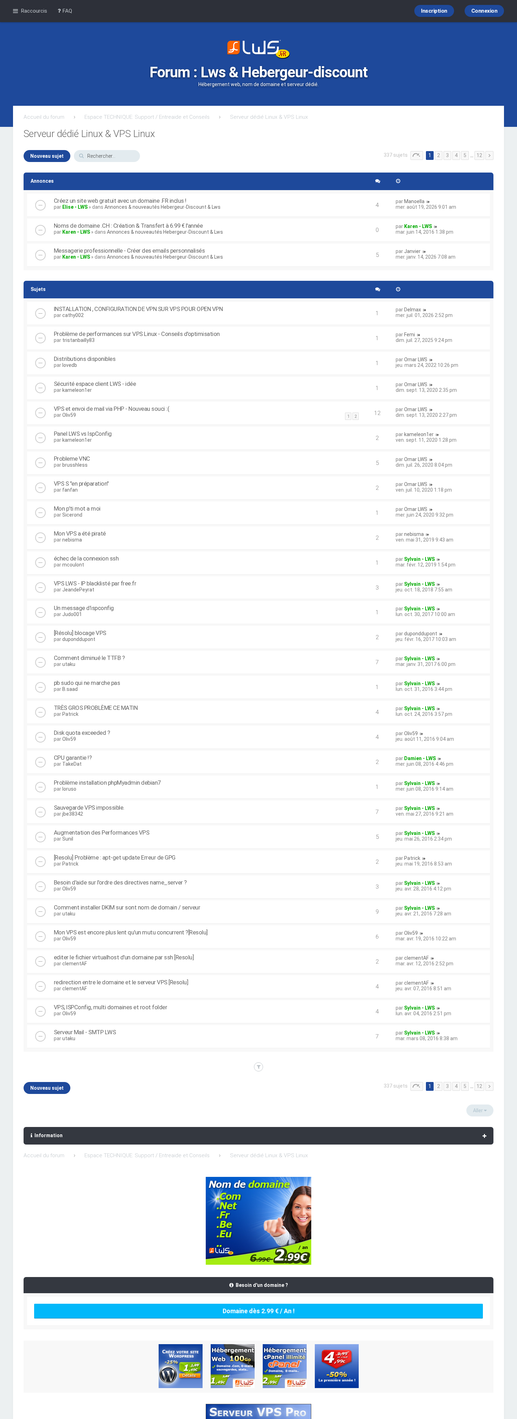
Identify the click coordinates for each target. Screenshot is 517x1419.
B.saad (70, 689)
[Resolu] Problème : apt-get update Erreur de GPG (114, 857)
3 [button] (447, 155)
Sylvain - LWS (419, 559)
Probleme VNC (72, 458)
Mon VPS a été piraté (80, 533)
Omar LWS (415, 359)
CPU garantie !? (73, 757)
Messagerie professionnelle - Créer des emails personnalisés (129, 250)
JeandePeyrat (78, 589)
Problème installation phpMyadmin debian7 (107, 782)
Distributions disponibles (85, 358)
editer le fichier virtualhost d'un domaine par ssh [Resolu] (124, 957)
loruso (69, 789)
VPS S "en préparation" (81, 483)
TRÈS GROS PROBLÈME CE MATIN (96, 707)
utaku (68, 664)
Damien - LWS (420, 758)
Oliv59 (69, 415)
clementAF (74, 963)
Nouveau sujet (47, 156)
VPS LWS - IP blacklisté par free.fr (95, 583)
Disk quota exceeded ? (82, 732)
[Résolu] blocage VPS (80, 632)
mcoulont (73, 565)
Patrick (70, 714)
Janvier (412, 251)
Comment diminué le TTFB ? (89, 657)
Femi (409, 334)
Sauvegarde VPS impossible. (89, 807)
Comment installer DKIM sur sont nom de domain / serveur (127, 907)
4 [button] (456, 155)
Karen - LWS (76, 232)
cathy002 (73, 315)
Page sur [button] (416, 155)
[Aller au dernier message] (428, 201)
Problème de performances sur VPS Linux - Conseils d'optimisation (137, 333)
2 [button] (438, 155)
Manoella (414, 201)
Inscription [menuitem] (434, 11)
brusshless (75, 465)
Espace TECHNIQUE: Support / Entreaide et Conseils (147, 117)
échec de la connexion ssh (86, 558)
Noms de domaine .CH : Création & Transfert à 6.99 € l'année (128, 225)
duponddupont (78, 639)
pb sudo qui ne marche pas (87, 682)
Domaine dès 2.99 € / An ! (259, 1311)
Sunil (67, 839)
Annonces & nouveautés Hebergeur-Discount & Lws (162, 207)
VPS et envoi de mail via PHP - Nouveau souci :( (112, 408)
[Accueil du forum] (258, 50)
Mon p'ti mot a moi (77, 508)
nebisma (72, 540)
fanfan (70, 490)
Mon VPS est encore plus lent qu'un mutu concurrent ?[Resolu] (131, 932)
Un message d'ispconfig (84, 607)
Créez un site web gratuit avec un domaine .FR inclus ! (120, 200)
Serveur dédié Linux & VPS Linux (269, 117)
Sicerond (72, 515)
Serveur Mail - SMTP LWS (85, 1032)
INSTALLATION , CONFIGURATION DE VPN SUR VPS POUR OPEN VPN (138, 308)
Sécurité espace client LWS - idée (95, 383)
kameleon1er (77, 390)
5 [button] (465, 155)
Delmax (412, 309)
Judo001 (72, 614)
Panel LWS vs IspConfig (83, 433)
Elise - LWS (75, 207)
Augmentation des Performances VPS (101, 832)
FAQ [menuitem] (66, 11)
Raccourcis (34, 11)
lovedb (69, 365)
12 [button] (479, 155)
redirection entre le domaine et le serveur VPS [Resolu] (121, 982)
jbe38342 (72, 814)
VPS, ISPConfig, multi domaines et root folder (110, 1007)
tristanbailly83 (78, 340)
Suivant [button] (489, 155)
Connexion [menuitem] (484, 11)
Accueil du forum (44, 117)
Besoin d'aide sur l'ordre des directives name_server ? (120, 882)
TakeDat (72, 764)
